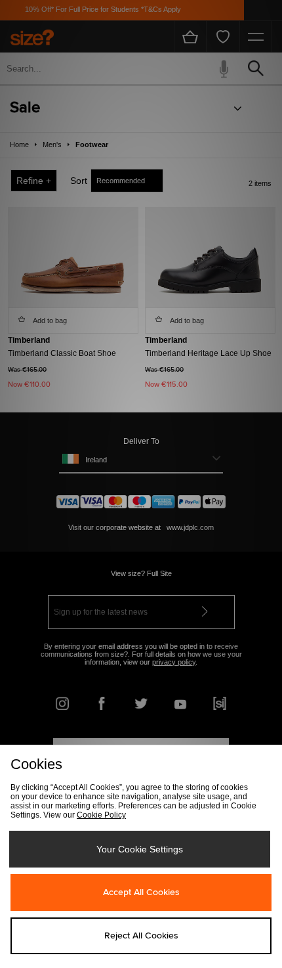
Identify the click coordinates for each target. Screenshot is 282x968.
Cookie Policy (101, 815)
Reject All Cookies (141, 936)
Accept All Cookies (141, 892)
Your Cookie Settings (139, 849)
